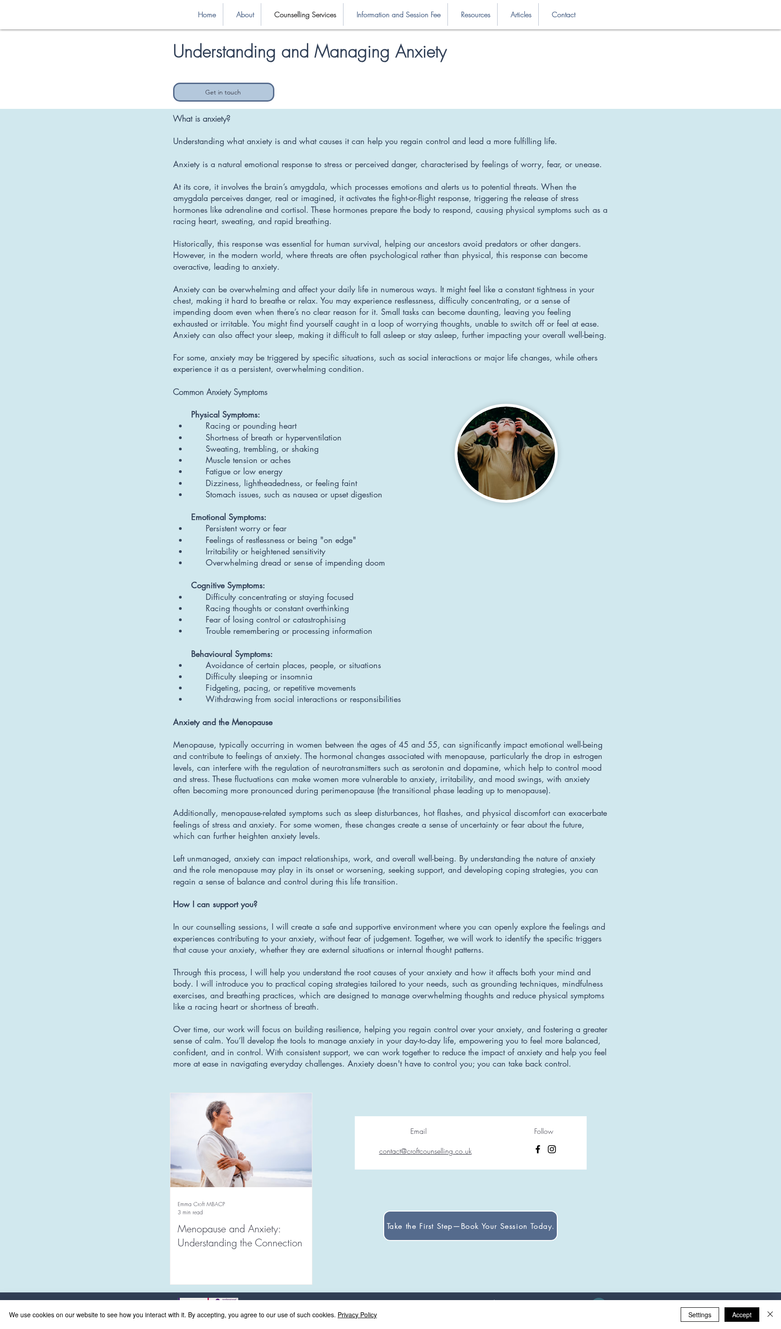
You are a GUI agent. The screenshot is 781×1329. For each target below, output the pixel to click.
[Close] (770, 1314)
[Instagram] (551, 1149)
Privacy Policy (357, 1314)
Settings (699, 1314)
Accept (742, 1314)
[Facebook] (537, 1149)
